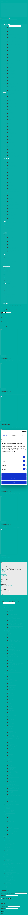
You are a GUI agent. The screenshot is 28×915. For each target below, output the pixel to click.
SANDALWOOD (12, 133)
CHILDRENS (11, 218)
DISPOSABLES (6, 283)
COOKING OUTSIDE (10, 231)
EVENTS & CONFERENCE (12, 202)
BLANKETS (10, 175)
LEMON (10, 115)
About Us (5, 5)
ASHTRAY (10, 215)
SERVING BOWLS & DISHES (14, 43)
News (4, 11)
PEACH (10, 125)
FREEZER (8, 257)
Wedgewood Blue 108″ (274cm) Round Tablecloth (12, 360)
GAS (9, 236)
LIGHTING (8, 227)
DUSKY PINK (11, 105)
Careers (5, 8)
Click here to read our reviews (6, 585)
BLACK (9, 97)
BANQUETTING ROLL (11, 286)
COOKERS (8, 234)
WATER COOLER (9, 264)
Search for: (16, 601)
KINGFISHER (11, 112)
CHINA (7, 26)
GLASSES (8, 62)
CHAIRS (10, 161)
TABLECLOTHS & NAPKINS (12, 93)
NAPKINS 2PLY (9, 287)
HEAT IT (5, 233)
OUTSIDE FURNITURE (11, 228)
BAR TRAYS (8, 280)
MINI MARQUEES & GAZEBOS (13, 223)
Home (4, 3)
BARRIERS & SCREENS (13, 207)
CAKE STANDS (11, 85)
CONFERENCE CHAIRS (13, 204)
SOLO (9, 53)
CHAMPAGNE (11, 70)
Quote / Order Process (8, 6)
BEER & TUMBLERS (12, 73)
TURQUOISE (11, 142)
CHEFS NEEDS (6, 266)
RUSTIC (10, 184)
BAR (4, 274)
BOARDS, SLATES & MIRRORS (15, 82)
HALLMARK (11, 28)
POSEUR (10, 179)
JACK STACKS (9, 273)
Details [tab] (14, 435)
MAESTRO (10, 54)
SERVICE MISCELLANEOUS (14, 60)
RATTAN (10, 174)
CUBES (10, 171)
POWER (7, 224)
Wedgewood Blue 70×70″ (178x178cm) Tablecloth (12, 527)
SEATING (8, 159)
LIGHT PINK (11, 118)
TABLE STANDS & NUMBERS (15, 90)
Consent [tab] (5, 435)
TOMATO (10, 141)
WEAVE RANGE (11, 154)
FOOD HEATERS (12, 248)
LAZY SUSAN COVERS (13, 156)
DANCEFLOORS (12, 220)
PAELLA (10, 246)
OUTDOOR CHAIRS (12, 167)
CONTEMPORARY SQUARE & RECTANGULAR (15, 35)
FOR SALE (5, 303)
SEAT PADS (11, 162)
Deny (14, 482)
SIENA (9, 51)
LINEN (4, 92)
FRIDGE (7, 256)
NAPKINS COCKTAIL (10, 290)
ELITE (9, 50)
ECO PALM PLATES (10, 297)
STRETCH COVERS (12, 151)
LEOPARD (10, 116)
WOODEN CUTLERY (10, 295)
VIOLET (10, 143)
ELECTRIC (10, 237)
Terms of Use (4, 598)
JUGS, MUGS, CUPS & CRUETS (15, 47)
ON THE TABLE (6, 24)
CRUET (10, 80)
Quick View (3, 356)
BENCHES (10, 172)
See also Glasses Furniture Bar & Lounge (15, 282)
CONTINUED (9, 703)
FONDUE (10, 251)
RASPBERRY (11, 129)
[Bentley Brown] (9, 19)
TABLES (7, 177)
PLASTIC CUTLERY (10, 293)
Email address (4, 906)
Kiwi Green (11, 113)
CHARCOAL (11, 102)
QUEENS (10, 30)
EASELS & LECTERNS (13, 208)
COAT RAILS (11, 210)
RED (9, 131)
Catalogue (6, 306)
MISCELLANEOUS (10, 302)
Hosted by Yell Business (10, 600)
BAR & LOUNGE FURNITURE (12, 191)
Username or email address (8, 893)
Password (3, 895)
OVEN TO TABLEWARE (13, 46)
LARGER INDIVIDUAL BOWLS (15, 41)
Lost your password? (6, 900)
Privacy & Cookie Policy (13, 598)
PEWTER (10, 126)
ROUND (10, 178)
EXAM (9, 182)
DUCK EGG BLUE (12, 103)
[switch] (25, 461)
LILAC (9, 119)
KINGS (9, 56)
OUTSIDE (10, 188)
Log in (11, 898)
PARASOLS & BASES (10, 225)
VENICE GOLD (11, 31)
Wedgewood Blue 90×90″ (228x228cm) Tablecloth (12, 560)
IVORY (9, 110)
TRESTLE (10, 181)
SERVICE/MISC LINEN (13, 155)
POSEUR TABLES (12, 200)
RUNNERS (10, 152)
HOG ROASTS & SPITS (13, 247)
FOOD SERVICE (9, 267)
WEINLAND (11, 67)
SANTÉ (10, 64)
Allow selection (14, 478)
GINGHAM (10, 149)
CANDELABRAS (12, 86)
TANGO (10, 139)
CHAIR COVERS (11, 165)
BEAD (9, 57)
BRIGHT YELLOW (12, 99)
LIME (9, 120)
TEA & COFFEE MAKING (14, 253)
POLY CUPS (8, 300)
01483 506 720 (3, 570)
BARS (9, 192)
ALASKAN (10, 27)
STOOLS (10, 168)
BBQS (9, 244)
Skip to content (4, 1)
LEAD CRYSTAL (11, 72)
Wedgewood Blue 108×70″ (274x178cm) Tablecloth (13, 394)
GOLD (9, 109)
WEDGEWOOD (11, 145)
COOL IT (5, 254)
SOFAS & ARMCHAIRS (13, 195)
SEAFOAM (10, 135)
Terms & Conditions (4, 575)
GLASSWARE (11, 77)
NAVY (9, 123)
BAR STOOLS (11, 194)
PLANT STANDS (12, 89)
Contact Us (6, 12)
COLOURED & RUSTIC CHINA (15, 37)
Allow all (14, 475)
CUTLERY (8, 49)
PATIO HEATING (10, 230)
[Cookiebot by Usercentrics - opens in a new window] (21, 431)
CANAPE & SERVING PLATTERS (15, 44)
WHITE (10, 146)
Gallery (5, 9)
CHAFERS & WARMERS (13, 250)
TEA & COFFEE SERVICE (13, 83)
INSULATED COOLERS (11, 261)
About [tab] (23, 435)
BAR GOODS (9, 279)
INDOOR (10, 241)
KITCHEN (8, 270)
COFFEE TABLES (12, 198)
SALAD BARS (9, 260)
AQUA (9, 96)
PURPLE (10, 128)
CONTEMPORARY (12, 33)
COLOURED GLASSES (13, 74)
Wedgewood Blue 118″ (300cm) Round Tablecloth (12, 427)
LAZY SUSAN (11, 187)
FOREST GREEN (12, 106)
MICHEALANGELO (12, 66)
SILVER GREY (11, 136)
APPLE (9, 95)
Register (2, 911)
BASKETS (10, 79)
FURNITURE (6, 158)
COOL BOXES (9, 263)
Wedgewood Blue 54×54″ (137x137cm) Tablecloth (12, 494)
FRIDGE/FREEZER (10, 259)
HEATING (8, 238)
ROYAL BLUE (11, 132)
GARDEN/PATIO (12, 185)
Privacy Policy (3, 574)
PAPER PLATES (9, 296)
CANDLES (10, 87)
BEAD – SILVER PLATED (13, 59)
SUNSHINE (11, 138)
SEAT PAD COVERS (12, 164)
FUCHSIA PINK (11, 108)
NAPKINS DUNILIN (10, 289)
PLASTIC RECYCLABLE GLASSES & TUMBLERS (16, 292)
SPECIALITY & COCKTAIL (14, 69)
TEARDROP (11, 63)
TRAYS (7, 269)
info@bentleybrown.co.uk (6, 571)
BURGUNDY (11, 100)
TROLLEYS (8, 272)
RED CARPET (11, 205)
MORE (7, 76)
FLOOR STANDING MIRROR (15, 214)
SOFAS (9, 169)
